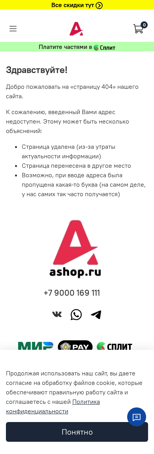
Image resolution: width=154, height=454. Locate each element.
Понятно (77, 432)
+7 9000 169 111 (71, 292)
